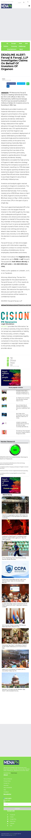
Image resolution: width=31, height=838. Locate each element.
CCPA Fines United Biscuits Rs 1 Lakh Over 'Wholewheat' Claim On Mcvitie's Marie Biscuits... (14, 581)
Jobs (5, 789)
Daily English (8, 798)
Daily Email (12, 821)
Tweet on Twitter (21, 83)
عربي (19, 2)
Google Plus (13, 819)
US (5, 43)
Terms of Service (8, 779)
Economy (14, 46)
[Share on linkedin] (8, 86)
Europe (13, 43)
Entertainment (9, 49)
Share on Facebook (11, 83)
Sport (20, 49)
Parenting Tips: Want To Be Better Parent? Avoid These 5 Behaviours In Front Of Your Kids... (14, 646)
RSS (11, 825)
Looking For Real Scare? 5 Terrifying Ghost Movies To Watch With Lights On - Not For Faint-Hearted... (14, 538)
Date (3, 79)
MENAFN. (11, 833)
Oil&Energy (24, 46)
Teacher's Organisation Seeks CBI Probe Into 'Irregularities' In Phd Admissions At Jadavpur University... (15, 516)
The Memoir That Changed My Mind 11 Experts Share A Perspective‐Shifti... (23, 432)
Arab (20, 43)
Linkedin (12, 823)
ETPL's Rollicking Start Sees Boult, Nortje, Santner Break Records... (14, 558)
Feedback (6, 792)
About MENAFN (8, 787)
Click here (14, 773)
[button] (23, 2)
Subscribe (17, 808)
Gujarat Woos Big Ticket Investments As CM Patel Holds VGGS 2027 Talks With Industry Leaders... (14, 605)
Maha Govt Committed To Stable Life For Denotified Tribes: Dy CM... (14, 670)
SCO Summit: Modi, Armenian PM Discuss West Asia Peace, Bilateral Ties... (14, 625)
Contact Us (6, 783)
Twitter (12, 817)
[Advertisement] (15, 24)
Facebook (12, 814)
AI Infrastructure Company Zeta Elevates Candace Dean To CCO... (23, 399)
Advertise (6, 785)
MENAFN (5, 93)
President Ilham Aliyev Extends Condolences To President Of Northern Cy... (23, 392)
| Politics (5, 46)
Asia (26, 43)
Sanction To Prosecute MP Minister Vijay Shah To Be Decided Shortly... (13, 690)
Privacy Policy (7, 781)
